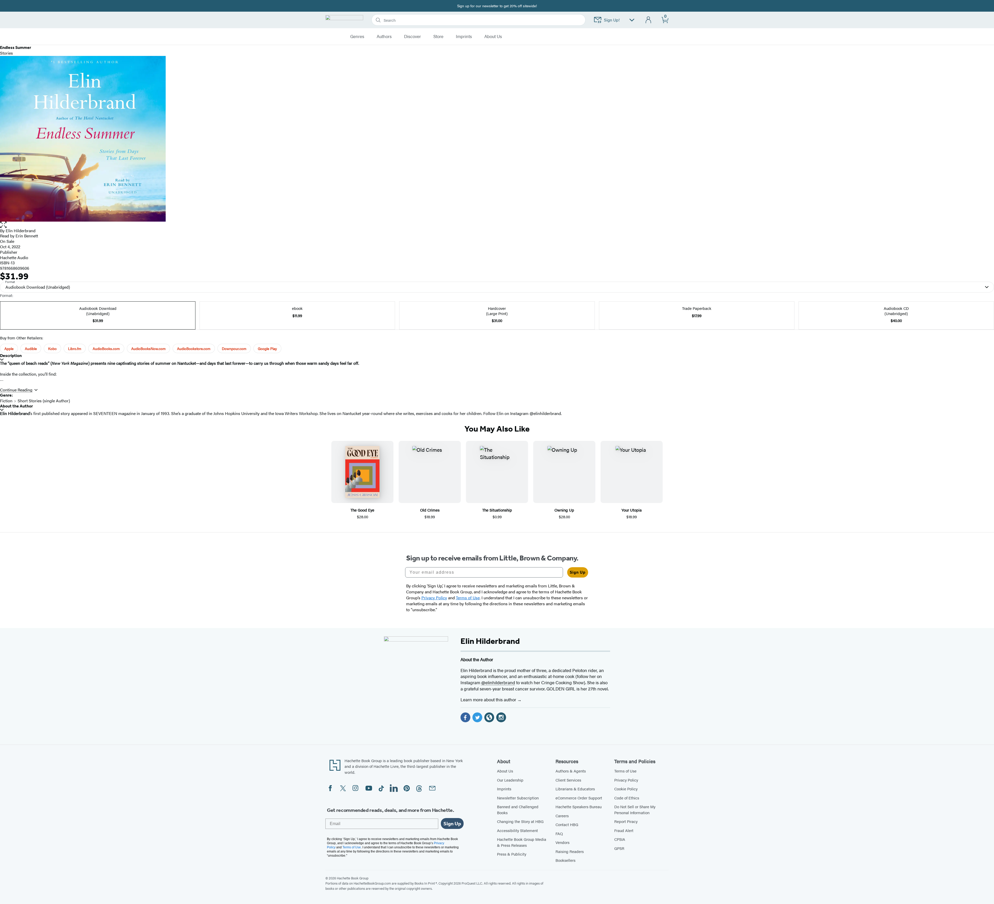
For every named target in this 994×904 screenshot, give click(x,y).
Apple (8, 348)
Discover (412, 36)
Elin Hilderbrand (20, 231)
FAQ (559, 833)
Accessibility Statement (517, 830)
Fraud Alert (623, 830)
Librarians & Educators (575, 788)
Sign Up (578, 572)
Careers (562, 815)
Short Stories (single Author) (44, 401)
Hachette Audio (14, 257)
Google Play (267, 348)
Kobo (52, 348)
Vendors (562, 842)
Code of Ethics (626, 797)
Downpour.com (234, 348)
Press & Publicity (511, 854)
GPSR (619, 848)
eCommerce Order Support (579, 797)
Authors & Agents (571, 771)
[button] (497, 225)
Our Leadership (510, 780)
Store (438, 36)
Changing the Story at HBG (520, 821)
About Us (505, 771)
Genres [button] (357, 36)
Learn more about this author (489, 699)
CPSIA (619, 839)
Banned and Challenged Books (517, 809)
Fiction (6, 401)
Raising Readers (570, 851)
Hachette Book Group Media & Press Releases (521, 842)
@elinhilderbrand (498, 682)
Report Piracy (626, 821)
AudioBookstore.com (193, 348)
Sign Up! (612, 20)
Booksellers (565, 860)
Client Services (568, 780)
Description (11, 355)
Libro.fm (74, 348)
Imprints (464, 36)
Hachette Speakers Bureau (579, 806)
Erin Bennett (27, 236)
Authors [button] (384, 36)
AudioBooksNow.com (148, 348)
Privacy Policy (626, 780)
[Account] (648, 20)
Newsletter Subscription (518, 797)
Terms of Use (625, 771)
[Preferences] (632, 20)
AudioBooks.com (106, 348)
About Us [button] (493, 36)
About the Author (16, 406)
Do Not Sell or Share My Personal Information (634, 809)
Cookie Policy (626, 788)
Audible (31, 348)
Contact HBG (567, 824)
